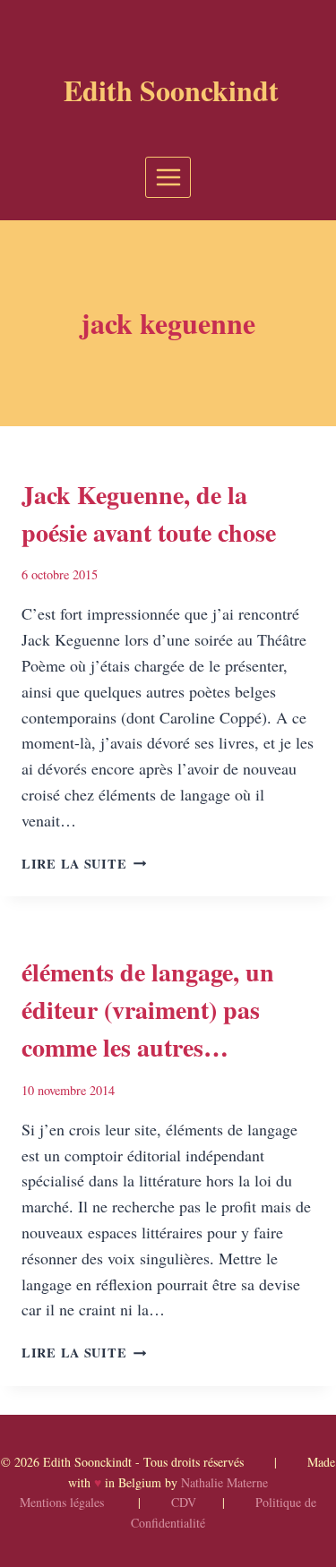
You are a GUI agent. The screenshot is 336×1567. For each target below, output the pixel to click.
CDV (183, 1502)
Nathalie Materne (224, 1482)
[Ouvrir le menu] (168, 177)
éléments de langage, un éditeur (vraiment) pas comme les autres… (148, 1010)
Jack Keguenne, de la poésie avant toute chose (149, 513)
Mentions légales (62, 1502)
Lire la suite (84, 863)
